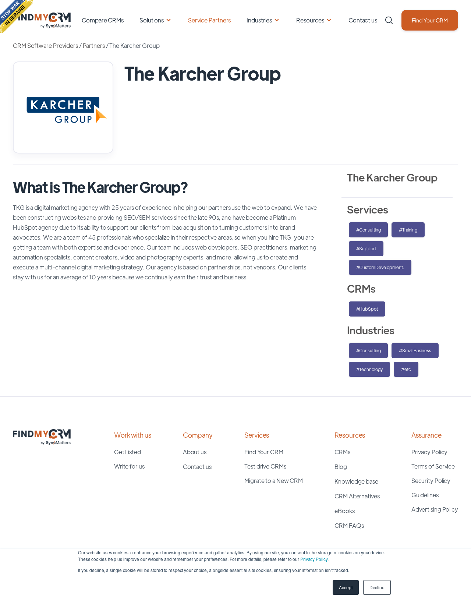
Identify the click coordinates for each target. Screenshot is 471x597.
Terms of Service (433, 466)
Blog (340, 466)
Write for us (129, 466)
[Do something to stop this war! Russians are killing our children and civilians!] (16, 16)
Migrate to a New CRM (273, 480)
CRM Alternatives (356, 496)
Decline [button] (377, 587)
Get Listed (127, 452)
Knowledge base (356, 481)
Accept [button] (345, 587)
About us (194, 452)
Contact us (362, 20)
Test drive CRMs (265, 466)
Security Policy (431, 480)
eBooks (344, 511)
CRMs (342, 452)
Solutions (151, 20)
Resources (310, 20)
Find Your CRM (430, 20)
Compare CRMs (103, 20)
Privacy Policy (313, 559)
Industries (259, 20)
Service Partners (209, 20)
